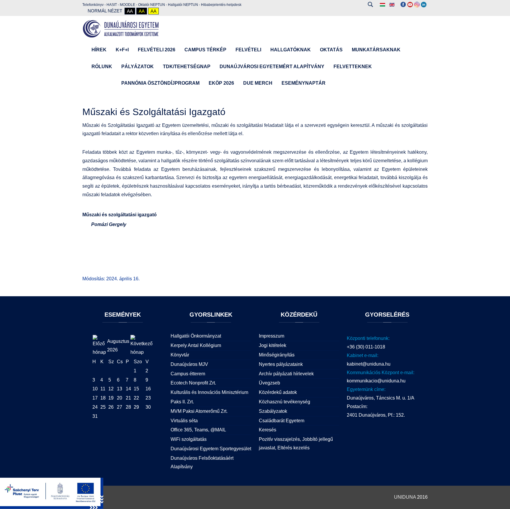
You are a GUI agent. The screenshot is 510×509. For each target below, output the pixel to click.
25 (103, 407)
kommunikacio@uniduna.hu (376, 380)
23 (148, 397)
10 (95, 388)
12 (111, 388)
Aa (130, 11)
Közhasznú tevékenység (284, 401)
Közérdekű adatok (278, 392)
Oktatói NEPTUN (151, 5)
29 (136, 407)
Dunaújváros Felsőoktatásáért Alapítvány (202, 462)
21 (128, 397)
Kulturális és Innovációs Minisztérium (209, 392)
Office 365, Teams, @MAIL (198, 429)
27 (119, 407)
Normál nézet (105, 10)
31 (95, 416)
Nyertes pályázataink (281, 364)
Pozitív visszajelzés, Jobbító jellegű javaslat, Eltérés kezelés (296, 443)
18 (103, 397)
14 (128, 388)
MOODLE (127, 5)
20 (119, 397)
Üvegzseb (269, 382)
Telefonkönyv (93, 5)
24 (95, 407)
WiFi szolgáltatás (189, 439)
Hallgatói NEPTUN (183, 5)
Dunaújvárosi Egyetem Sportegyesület (211, 448)
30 (148, 407)
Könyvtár (180, 354)
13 (119, 388)
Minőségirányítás (277, 354)
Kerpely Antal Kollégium (196, 345)
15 (136, 388)
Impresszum (271, 335)
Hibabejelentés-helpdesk (221, 5)
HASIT (112, 5)
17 (95, 397)
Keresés (370, 4)
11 (102, 388)
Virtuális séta (184, 420)
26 (111, 407)
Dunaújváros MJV (189, 364)
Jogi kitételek (272, 345)
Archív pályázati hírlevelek (286, 373)
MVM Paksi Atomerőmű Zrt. (199, 411)
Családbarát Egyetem (281, 420)
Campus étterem (188, 373)
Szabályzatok (273, 411)
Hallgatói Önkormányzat (196, 335)
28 (128, 407)
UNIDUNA (405, 497)
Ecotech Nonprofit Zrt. (193, 382)
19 (111, 397)
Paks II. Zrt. (182, 401)
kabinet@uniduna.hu (368, 363)
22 (136, 397)
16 (148, 388)
